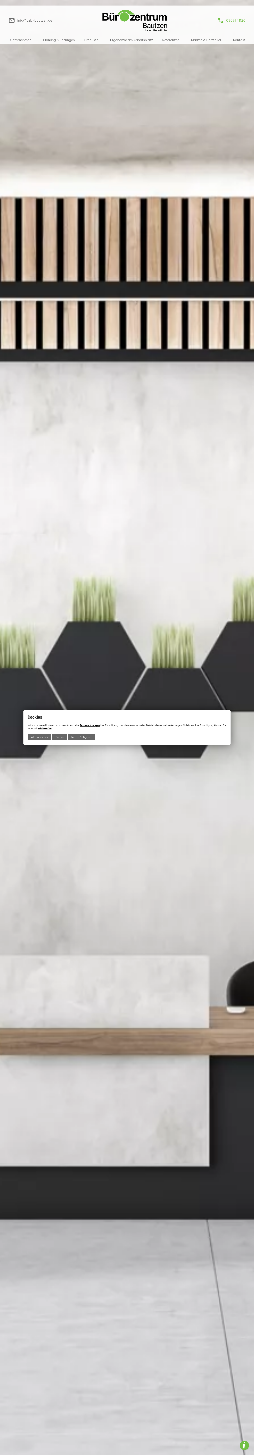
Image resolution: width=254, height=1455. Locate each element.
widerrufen (44, 728)
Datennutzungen (90, 725)
